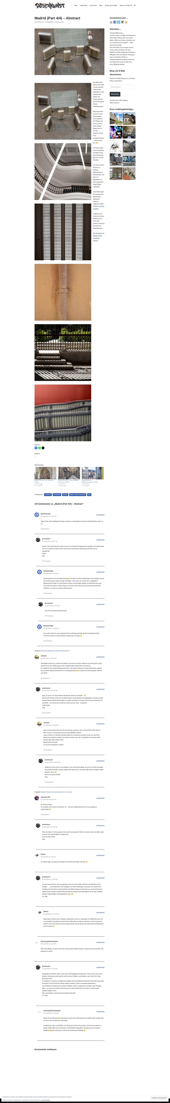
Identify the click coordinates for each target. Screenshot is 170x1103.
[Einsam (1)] (116, 174)
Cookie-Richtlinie (46, 1100)
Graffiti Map (83, 5)
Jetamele (44, 656)
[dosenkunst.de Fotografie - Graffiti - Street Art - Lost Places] (50, 5)
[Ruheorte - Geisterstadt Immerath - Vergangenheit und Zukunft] (129, 119)
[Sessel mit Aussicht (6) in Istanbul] (129, 174)
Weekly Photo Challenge (77, 494)
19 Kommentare (59, 22)
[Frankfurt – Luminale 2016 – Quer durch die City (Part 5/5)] (116, 132)
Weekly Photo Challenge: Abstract (97, 238)
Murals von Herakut (111, 5)
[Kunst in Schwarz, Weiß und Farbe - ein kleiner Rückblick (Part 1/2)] (129, 160)
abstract (48, 494)
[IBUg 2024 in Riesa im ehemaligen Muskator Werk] (116, 119)
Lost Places (93, 5)
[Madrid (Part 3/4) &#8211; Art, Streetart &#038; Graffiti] (45, 473)
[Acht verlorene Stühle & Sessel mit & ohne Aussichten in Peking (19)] (116, 160)
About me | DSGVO (126, 5)
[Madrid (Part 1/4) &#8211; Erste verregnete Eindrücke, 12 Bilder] (69, 473)
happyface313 (45, 797)
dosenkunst (40, 22)
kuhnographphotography (49, 941)
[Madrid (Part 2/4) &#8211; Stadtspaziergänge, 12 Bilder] (93, 473)
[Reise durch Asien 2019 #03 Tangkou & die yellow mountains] (129, 146)
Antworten (100, 515)
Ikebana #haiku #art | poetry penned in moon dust (56, 792)
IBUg (101, 5)
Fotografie (57, 494)
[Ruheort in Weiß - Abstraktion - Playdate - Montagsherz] (116, 146)
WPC (89, 494)
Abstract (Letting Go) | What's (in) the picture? (55, 651)
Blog (75, 5)
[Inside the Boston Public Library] (129, 132)
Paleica (43, 854)
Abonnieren (115, 94)
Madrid (65, 494)
